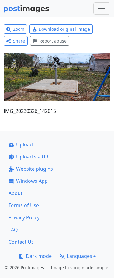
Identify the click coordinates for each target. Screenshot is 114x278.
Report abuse (53, 41)
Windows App (32, 181)
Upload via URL (33, 156)
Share (19, 41)
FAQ (13, 229)
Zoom (18, 29)
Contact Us (21, 241)
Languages (79, 256)
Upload (24, 144)
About (15, 193)
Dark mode (39, 256)
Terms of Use (24, 205)
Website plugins (34, 168)
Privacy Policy (24, 217)
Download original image (64, 29)
